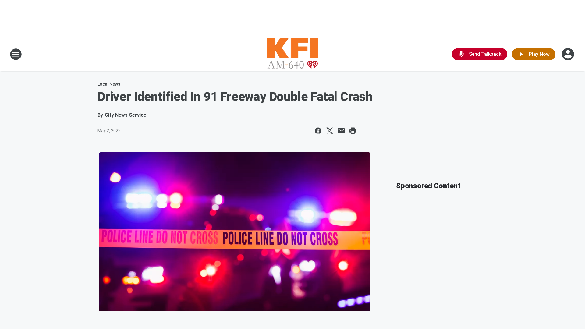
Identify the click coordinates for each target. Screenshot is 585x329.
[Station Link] (292, 54)
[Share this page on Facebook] (318, 130)
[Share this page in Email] (341, 130)
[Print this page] (353, 130)
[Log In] (568, 54)
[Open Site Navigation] (16, 54)
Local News (109, 84)
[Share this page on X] (329, 130)
